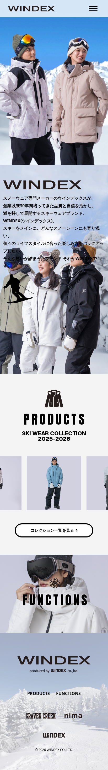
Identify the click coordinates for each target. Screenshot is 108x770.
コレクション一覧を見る (52, 530)
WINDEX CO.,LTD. (60, 750)
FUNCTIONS (68, 693)
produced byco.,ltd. (54, 670)
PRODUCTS (38, 693)
